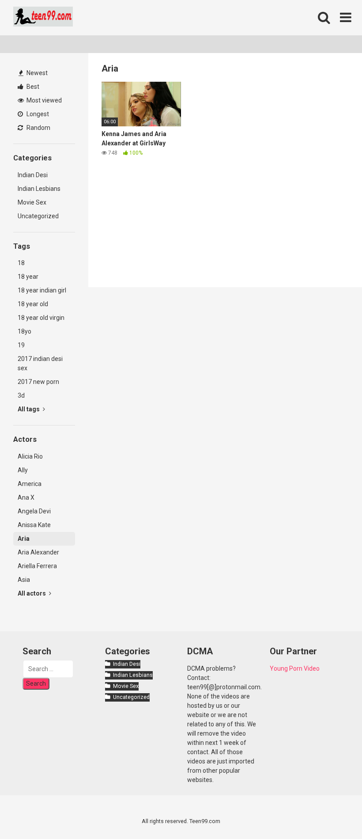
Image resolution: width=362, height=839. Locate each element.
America (29, 483)
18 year (28, 276)
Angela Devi (34, 511)
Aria (24, 538)
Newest (36, 72)
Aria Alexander (38, 552)
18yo (24, 331)
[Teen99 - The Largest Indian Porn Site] (43, 18)
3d (21, 395)
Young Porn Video (295, 668)
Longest (37, 114)
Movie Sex (32, 202)
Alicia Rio (30, 456)
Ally (23, 470)
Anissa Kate (34, 524)
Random (37, 127)
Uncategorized (38, 216)
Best (32, 86)
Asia (24, 579)
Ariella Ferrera (37, 565)
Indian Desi (33, 174)
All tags (29, 409)
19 (21, 345)
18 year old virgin (41, 317)
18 (21, 262)
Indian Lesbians (39, 188)
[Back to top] (332, 812)
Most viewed (43, 100)
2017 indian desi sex (40, 363)
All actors (32, 593)
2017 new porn (38, 381)
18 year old (33, 304)
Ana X (26, 497)
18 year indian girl (42, 290)
